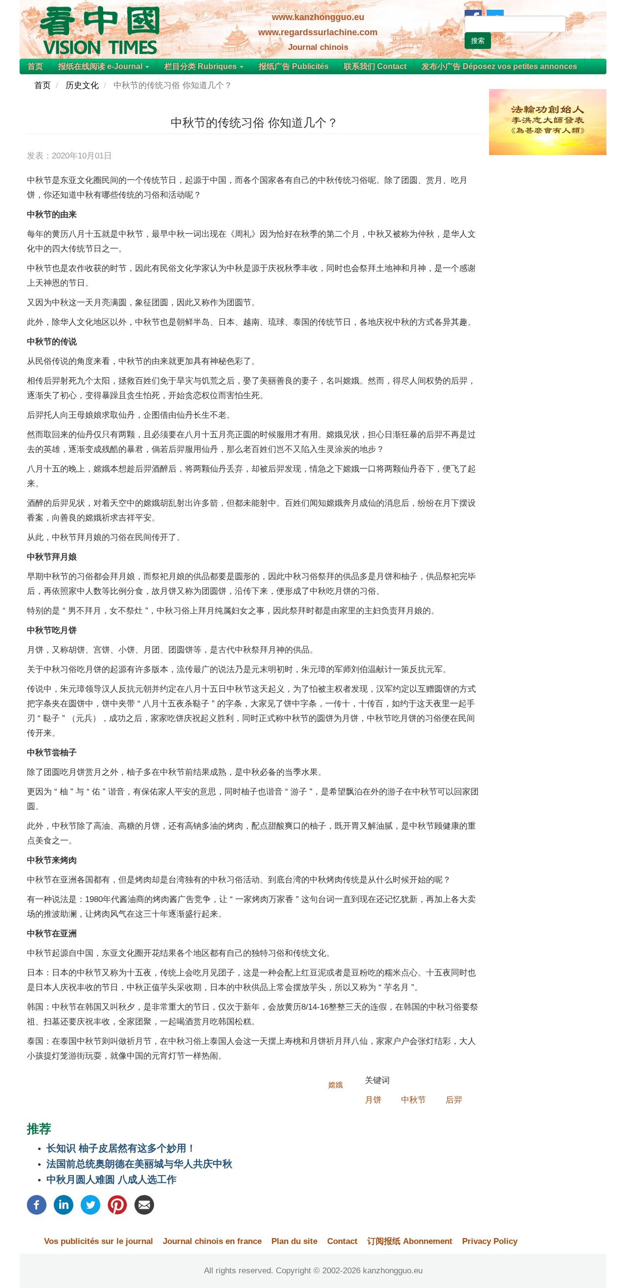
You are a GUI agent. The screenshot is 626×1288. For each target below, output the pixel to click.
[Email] (144, 1204)
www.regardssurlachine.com (318, 32)
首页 (35, 66)
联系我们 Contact (375, 66)
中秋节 (413, 1100)
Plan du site (294, 1241)
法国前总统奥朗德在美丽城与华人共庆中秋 (139, 1163)
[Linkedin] (63, 1204)
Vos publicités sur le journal (98, 1241)
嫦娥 (335, 1085)
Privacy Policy (489, 1241)
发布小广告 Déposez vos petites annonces (499, 66)
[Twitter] (90, 1204)
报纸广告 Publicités (294, 66)
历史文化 (82, 85)
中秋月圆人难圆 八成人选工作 (111, 1179)
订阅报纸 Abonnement (409, 1241)
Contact (342, 1241)
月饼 (373, 1100)
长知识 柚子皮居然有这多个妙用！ (121, 1148)
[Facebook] (36, 1204)
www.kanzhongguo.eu (318, 17)
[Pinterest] (117, 1204)
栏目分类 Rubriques (201, 66)
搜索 (478, 41)
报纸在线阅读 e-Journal (101, 66)
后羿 (454, 1100)
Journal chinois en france (212, 1241)
